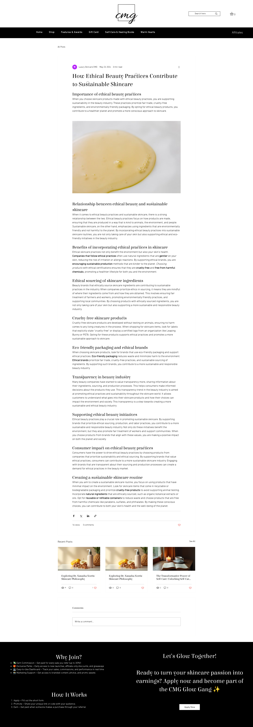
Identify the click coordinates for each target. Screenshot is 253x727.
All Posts (61, 47)
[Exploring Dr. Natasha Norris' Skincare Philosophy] (79, 559)
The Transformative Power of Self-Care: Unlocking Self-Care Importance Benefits (173, 577)
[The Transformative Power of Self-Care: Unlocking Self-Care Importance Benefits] (174, 559)
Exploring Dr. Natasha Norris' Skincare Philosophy (78, 577)
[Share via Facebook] (73, 516)
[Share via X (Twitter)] (81, 516)
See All (192, 541)
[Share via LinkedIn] (88, 516)
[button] (233, 13)
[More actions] (179, 67)
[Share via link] (95, 516)
